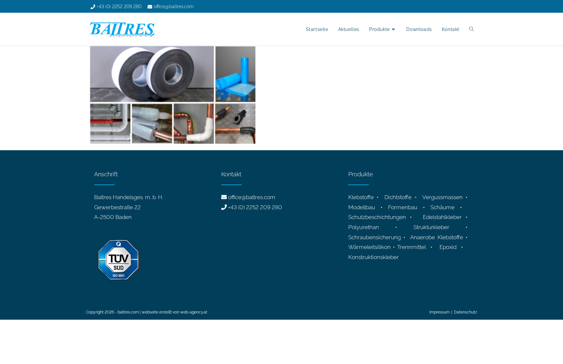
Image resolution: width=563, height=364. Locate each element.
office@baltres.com (251, 197)
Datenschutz (465, 312)
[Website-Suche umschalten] (471, 29)
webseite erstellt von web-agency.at (174, 312)
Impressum (439, 312)
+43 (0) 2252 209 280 (255, 207)
